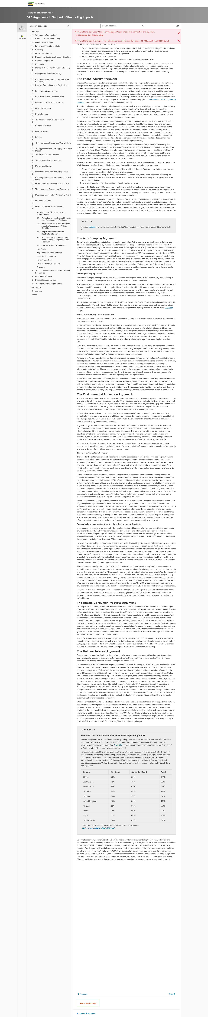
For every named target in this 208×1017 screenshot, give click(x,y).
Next (171, 994)
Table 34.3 (118, 745)
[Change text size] (178, 26)
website (92, 227)
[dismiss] (179, 33)
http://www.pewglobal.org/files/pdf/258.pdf (98, 828)
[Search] (143, 25)
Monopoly (169, 307)
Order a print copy (88, 1003)
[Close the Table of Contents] (68, 25)
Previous (83, 994)
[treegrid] (49, 163)
